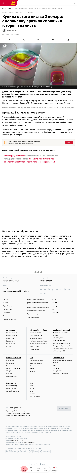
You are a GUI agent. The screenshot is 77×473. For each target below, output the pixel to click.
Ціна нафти (10, 360)
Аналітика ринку (11, 386)
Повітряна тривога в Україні (39, 341)
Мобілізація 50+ (58, 338)
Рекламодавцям (8, 316)
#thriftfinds (49, 159)
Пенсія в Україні (11, 376)
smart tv (33, 451)
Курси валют (10, 363)
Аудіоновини (10, 344)
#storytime (33, 159)
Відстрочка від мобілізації (61, 346)
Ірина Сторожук (12, 30)
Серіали (32, 371)
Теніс (31, 391)
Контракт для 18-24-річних (61, 343)
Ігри (53, 316)
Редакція (5, 302)
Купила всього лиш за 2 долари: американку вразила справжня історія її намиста (38, 8)
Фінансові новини (12, 366)
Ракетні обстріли (35, 333)
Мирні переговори (36, 338)
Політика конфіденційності (35, 299)
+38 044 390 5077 (46, 281)
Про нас (5, 299)
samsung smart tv (45, 451)
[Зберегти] (68, 39)
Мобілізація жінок (59, 340)
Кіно (31, 358)
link (41, 289)
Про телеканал (7, 309)
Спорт (32, 383)
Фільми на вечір (35, 366)
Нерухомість (11, 383)
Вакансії (54, 302)
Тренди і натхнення (12, 391)
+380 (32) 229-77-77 (17, 440)
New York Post (15, 34)
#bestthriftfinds (11, 162)
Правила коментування (34, 314)
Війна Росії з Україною (38, 330)
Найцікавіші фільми (36, 360)
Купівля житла (11, 388)
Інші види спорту (35, 397)
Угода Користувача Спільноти (36, 310)
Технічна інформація (33, 317)
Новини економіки (13, 358)
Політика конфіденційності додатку (38, 307)
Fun (10, 8)
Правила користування (10, 319)
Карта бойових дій (36, 335)
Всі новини (10, 330)
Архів (53, 309)
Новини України (11, 335)
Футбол (32, 388)
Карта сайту (55, 312)
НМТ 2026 (56, 368)
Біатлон (32, 394)
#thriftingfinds (33, 162)
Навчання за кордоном (60, 373)
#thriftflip (22, 162)
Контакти (54, 299)
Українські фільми (36, 363)
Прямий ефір (10, 338)
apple (22, 451)
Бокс (31, 386)
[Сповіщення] (74, 3)
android (11, 451)
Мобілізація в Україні (61, 330)
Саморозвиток (57, 371)
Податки (9, 373)
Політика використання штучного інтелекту (37, 303)
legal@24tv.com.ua (28, 442)
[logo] (13, 3)
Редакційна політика (9, 306)
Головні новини (11, 333)
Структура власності (58, 306)
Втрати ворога (34, 349)
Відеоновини (10, 341)
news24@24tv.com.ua (11, 281)
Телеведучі (6, 312)
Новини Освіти (58, 358)
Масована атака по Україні (38, 344)
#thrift (41, 159)
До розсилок (64, 409)
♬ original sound (47, 162)
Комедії (32, 368)
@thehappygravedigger (14, 156)
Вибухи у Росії (34, 346)
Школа (55, 365)
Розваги (5, 8)
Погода (8, 346)
